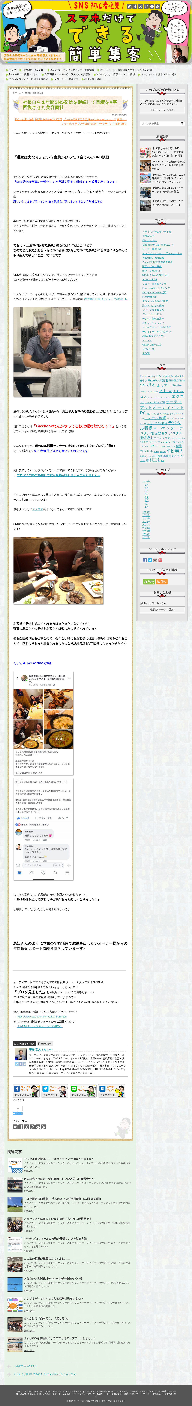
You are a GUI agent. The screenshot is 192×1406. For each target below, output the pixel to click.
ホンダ (172, 446)
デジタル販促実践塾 (153, 318)
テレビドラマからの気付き (156, 331)
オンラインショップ (153, 323)
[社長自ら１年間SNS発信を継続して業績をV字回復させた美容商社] (111, 1091)
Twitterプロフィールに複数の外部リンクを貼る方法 (55, 1238)
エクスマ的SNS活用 (155, 402)
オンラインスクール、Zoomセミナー (162, 253)
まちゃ (165, 390)
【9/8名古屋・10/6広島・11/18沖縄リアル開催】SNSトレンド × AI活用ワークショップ (168, 178)
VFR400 (143, 391)
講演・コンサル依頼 (153, 305)
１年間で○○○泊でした (26, 1366)
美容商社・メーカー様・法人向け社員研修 (67, 74)
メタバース (148, 349)
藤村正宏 (153, 460)
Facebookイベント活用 (155, 376)
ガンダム (151, 413)
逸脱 (162, 461)
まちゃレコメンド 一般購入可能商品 (28, 79)
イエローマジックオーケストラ (159, 397)
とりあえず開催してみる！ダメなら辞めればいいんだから (45, 1374)
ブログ (12, 70)
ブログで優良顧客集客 (75, 119)
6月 (146, 491)
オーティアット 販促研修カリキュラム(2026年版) (126, 70)
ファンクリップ (153, 442)
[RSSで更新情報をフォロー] (157, 6)
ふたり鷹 (154, 391)
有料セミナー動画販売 (66, 79)
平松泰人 (175, 450)
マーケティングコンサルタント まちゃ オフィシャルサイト (99, 1401)
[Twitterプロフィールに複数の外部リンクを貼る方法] (15, 1244)
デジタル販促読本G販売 (155, 301)
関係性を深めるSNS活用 (48, 119)
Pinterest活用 (149, 297)
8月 (146, 484)
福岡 (160, 456)
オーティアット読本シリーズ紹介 (159, 74)
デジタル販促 (157, 423)
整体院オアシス (146, 456)
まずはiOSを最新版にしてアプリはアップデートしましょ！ (60, 1338)
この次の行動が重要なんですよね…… (47, 1258)
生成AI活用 (148, 236)
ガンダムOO (161, 414)
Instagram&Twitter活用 (154, 292)
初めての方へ (149, 240)
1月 (146, 507)
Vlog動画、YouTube (153, 258)
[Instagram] (24, 1064)
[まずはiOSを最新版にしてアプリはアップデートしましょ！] (15, 1344)
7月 (146, 488)
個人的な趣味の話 (152, 344)
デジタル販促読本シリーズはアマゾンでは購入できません (59, 1158)
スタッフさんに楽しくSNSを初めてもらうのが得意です (58, 1218)
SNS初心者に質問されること (158, 244)
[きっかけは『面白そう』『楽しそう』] (15, 1324)
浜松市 (154, 456)
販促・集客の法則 (24, 119)
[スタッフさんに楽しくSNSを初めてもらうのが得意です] (15, 1224)
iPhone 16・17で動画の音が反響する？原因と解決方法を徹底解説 (168, 165)
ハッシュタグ (162, 437)
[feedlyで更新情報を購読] (151, 6)
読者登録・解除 (92, 79)
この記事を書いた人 (25, 1044)
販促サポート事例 (152, 266)
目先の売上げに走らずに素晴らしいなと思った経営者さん (59, 1178)
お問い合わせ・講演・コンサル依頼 (115, 74)
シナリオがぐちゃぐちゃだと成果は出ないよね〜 (53, 1298)
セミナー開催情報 (152, 249)
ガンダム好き (171, 414)
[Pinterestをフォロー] (146, 6)
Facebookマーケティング (102, 119)
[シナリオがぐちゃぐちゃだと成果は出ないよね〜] (15, 1304)
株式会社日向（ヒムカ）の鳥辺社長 (106, 299)
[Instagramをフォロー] (140, 6)
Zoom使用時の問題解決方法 (157, 262)
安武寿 (163, 452)
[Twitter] (17, 1064)
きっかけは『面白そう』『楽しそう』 (47, 1318)
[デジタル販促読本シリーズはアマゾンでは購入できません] (15, 1165)
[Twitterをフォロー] (129, 6)
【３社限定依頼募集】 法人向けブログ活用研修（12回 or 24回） (63, 1198)
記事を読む (29, 1171)
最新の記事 (46, 1044)
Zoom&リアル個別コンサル (23, 74)
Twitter (177, 385)
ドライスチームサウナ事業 (156, 231)
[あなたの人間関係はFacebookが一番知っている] (15, 1284)
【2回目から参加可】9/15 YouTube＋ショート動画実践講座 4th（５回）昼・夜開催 (167, 152)
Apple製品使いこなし (153, 336)
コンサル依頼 (155, 418)
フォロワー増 (168, 441)
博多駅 (156, 452)
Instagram (177, 380)
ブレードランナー (152, 446)
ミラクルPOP (149, 279)
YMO (148, 391)
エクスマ (37, 509)
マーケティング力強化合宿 (112, 123)
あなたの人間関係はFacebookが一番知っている (53, 1278)
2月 (146, 503)
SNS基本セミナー (156, 385)
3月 (146, 500)
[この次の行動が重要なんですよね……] (15, 1264)
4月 (146, 497)
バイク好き (175, 438)
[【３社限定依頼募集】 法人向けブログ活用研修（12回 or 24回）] (15, 1204)
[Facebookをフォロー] (134, 6)
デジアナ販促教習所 (86, 123)
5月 (146, 494)
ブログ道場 (166, 446)
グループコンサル (152, 314)
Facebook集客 (158, 380)
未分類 (146, 353)
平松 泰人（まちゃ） (41, 1049)
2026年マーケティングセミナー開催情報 (72, 70)
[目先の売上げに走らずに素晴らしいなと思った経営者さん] (15, 1185)
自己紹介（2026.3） (33, 70)
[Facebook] (20, 1064)
